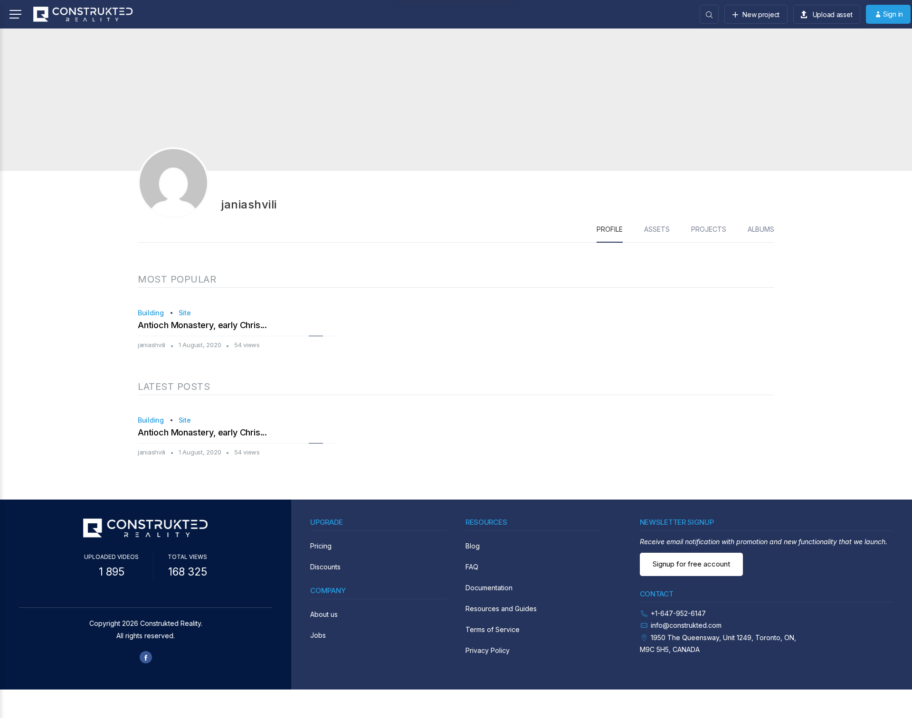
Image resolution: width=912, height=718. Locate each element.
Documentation (489, 588)
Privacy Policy (488, 650)
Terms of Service (493, 629)
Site (185, 313)
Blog (473, 546)
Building (151, 313)
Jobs (318, 635)
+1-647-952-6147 (678, 613)
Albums (761, 229)
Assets (657, 229)
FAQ (472, 567)
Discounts (325, 567)
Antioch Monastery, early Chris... (202, 325)
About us (324, 614)
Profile (610, 229)
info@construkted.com (686, 625)
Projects (708, 229)
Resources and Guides (501, 609)
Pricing (321, 546)
